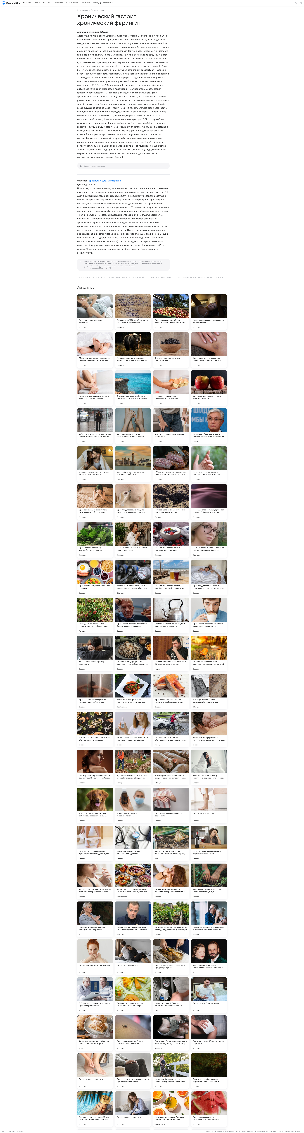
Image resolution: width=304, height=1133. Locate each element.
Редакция (209, 1131)
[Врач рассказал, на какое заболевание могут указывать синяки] (133, 426)
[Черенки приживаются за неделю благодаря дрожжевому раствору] (171, 919)
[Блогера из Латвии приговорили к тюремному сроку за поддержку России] (171, 1033)
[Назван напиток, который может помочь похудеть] (133, 540)
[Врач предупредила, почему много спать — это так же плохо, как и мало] (209, 577)
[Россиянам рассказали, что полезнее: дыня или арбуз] (133, 995)
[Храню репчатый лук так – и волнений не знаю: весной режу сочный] (171, 843)
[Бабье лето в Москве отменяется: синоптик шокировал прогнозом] (95, 426)
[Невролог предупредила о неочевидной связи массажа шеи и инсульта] (209, 729)
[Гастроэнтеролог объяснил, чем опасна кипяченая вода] (171, 615)
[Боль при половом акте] (133, 957)
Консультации (82, 10)
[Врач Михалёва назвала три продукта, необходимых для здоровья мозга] (171, 691)
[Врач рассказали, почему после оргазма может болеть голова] (95, 502)
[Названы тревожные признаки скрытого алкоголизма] (209, 843)
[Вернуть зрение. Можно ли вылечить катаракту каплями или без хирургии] (171, 881)
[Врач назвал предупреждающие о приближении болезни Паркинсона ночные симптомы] (133, 1071)
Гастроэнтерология (98, 10)
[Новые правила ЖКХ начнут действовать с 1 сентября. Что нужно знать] (171, 995)
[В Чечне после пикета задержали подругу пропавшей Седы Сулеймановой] (209, 540)
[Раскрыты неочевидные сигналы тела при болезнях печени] (95, 388)
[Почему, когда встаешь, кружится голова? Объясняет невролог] (209, 502)
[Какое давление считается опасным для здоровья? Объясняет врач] (133, 843)
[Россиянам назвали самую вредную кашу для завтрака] (171, 540)
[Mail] (3, 3)
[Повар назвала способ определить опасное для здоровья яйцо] (171, 388)
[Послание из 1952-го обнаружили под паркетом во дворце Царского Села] (133, 312)
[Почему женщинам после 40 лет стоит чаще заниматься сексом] (95, 1109)
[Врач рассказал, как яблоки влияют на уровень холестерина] (171, 312)
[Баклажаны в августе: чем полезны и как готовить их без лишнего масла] (133, 691)
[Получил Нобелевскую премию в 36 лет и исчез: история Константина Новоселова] (171, 653)
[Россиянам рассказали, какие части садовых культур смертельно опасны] (209, 881)
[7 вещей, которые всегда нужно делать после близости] (95, 464)
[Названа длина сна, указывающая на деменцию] (209, 312)
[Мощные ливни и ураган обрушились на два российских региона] (171, 729)
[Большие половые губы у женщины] (95, 312)
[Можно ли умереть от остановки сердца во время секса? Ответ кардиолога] (95, 350)
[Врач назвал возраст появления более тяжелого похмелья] (133, 615)
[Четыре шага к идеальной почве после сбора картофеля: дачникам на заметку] (171, 502)
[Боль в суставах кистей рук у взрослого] (171, 805)
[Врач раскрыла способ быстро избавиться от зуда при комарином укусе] (133, 1033)
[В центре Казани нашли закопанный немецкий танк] (209, 691)
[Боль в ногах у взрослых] (209, 805)
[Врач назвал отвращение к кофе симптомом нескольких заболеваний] (209, 615)
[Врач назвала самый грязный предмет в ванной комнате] (95, 691)
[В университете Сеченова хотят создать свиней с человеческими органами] (171, 767)
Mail (3, 1131)
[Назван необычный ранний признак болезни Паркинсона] (209, 464)
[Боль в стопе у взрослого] (95, 1071)
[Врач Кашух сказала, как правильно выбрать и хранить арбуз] (209, 1109)
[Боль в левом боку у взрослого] (209, 995)
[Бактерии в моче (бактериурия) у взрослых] (209, 1033)
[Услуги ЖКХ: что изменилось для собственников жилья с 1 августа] (133, 577)
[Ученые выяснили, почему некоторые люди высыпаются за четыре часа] (209, 767)
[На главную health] (12, 3)
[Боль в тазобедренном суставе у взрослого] (171, 426)
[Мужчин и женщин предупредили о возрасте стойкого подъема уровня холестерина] (209, 919)
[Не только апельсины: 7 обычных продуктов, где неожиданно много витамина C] (171, 1109)
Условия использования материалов (227, 1131)
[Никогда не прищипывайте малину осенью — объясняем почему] (95, 615)
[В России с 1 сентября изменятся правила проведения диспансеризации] (95, 995)
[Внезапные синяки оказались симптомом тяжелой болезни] (209, 350)
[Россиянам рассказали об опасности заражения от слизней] (209, 653)
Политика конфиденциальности (289, 1131)
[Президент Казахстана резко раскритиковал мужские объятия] (209, 426)
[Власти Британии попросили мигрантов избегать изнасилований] (133, 464)
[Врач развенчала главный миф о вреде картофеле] (171, 957)
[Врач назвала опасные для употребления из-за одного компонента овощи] (95, 540)
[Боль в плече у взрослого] (133, 1109)
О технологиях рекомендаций (265, 1131)
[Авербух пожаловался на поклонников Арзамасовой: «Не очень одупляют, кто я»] (209, 957)
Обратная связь (247, 1131)
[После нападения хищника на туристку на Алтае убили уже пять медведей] (133, 350)
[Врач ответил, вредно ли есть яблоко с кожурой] (209, 388)
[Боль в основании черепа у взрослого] (95, 653)
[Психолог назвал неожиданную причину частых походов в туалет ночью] (95, 843)
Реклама (20, 1131)
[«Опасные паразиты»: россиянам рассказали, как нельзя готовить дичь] (171, 464)
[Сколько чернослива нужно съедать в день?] (171, 350)
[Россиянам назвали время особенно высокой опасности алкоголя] (171, 577)
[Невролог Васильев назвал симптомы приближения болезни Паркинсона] (171, 1071)
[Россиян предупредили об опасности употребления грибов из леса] (133, 653)
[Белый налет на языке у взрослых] (95, 957)
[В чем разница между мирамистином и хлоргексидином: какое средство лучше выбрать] (133, 805)
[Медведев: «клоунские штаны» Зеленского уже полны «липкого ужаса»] (133, 919)
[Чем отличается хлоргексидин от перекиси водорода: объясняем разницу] (133, 729)
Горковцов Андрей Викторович (104, 180)
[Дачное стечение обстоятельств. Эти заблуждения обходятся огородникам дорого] (133, 767)
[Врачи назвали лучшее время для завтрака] (95, 577)
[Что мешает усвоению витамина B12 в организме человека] (95, 729)
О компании (11, 1131)
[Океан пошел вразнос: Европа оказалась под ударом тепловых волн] (133, 388)
